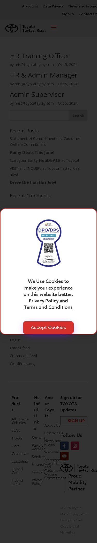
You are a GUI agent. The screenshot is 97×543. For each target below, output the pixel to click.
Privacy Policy (43, 300)
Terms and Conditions (48, 307)
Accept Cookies (48, 327)
